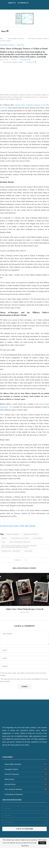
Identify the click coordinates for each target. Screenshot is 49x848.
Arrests (4, 538)
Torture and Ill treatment (11, 551)
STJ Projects (23, 3)
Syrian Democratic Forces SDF (19, 542)
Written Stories (25, 779)
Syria (3, 542)
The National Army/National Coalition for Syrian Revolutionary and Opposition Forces (19, 546)
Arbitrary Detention (30, 534)
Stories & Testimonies (25, 774)
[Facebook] (21, 6)
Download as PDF (26, 59)
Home (2, 38)
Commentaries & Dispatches (25, 794)
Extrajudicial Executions (20, 538)
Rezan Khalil (37, 538)
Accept (42, 843)
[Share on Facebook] (28, 560)
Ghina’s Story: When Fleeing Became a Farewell (24, 609)
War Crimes (28, 551)
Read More (25, 846)
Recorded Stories (25, 784)
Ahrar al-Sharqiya (12, 534)
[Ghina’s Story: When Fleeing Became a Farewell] (24, 589)
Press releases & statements (25, 789)
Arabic (20, 62)
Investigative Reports (25, 769)
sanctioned (34, 483)
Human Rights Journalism (16, 38)
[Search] (47, 31)
